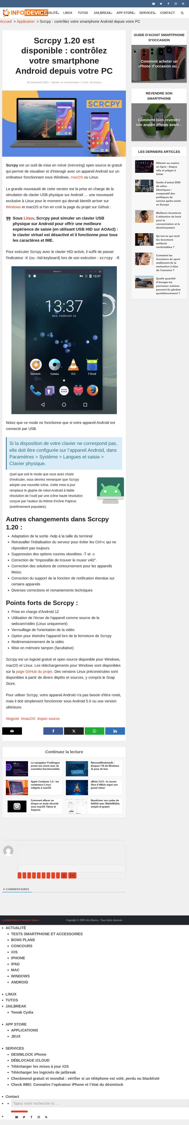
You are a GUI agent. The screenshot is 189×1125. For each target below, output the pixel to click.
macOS (77, 177)
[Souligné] (29, 875)
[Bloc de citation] (48, 875)
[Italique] (24, 875)
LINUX (67, 12)
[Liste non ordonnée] (43, 875)
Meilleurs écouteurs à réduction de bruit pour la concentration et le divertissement (168, 220)
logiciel (13, 719)
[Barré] (34, 875)
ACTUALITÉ (49, 12)
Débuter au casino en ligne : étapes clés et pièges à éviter (167, 169)
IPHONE (18, 958)
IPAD (15, 964)
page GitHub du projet (34, 671)
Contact (167, 12)
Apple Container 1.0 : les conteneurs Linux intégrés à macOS (45, 784)
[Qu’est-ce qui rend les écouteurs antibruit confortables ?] (145, 239)
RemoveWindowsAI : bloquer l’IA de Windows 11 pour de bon (105, 765)
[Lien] (58, 875)
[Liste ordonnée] (39, 875)
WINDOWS (20, 976)
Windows (13, 207)
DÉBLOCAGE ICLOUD (30, 1060)
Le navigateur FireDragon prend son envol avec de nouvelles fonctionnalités (45, 765)
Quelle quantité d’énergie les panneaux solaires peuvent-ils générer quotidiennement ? (168, 286)
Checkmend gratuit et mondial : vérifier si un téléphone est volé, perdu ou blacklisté (85, 1078)
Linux (29, 218)
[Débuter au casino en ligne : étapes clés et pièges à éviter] (145, 166)
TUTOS (83, 12)
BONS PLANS (23, 940)
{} (64, 875)
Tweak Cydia (22, 1012)
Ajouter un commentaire (65, 82)
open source (49, 719)
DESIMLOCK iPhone (28, 1054)
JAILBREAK (102, 12)
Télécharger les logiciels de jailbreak (43, 1072)
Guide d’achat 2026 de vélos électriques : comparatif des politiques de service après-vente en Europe (168, 193)
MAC (15, 970)
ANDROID (19, 982)
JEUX (15, 1036)
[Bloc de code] (53, 875)
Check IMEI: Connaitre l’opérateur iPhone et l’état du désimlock (67, 1084)
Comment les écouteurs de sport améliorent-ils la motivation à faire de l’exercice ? (168, 263)
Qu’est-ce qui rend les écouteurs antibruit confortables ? (168, 241)
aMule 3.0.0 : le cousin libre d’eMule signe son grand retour (104, 784)
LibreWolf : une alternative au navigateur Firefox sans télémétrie (91, 919)
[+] (72, 875)
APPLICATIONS (24, 1030)
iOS (14, 952)
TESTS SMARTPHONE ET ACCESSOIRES (47, 934)
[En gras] (19, 875)
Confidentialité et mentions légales (20, 920)
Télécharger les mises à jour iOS (40, 1066)
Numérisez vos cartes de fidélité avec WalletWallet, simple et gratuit (105, 803)
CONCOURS (21, 946)
